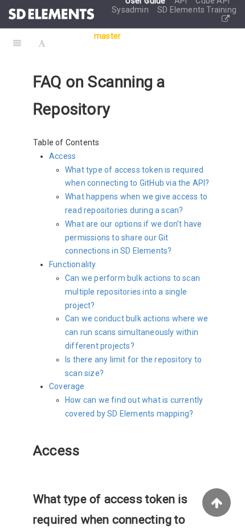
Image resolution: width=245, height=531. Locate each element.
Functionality (72, 264)
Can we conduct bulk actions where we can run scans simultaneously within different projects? (136, 332)
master (107, 35)
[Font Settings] (42, 42)
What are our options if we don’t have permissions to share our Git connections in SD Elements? (133, 237)
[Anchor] (86, 449)
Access (62, 156)
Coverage (67, 386)
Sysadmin (131, 9)
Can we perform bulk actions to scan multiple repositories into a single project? (132, 291)
